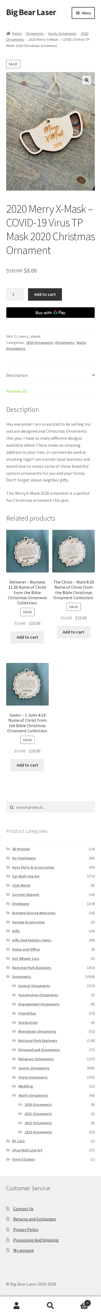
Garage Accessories (28, 922)
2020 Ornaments (39, 342)
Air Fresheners (24, 858)
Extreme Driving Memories (33, 912)
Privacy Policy (26, 1229)
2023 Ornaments (38, 1132)
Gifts (16, 930)
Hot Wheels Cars (25, 958)
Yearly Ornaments (62, 33)
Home (17, 33)
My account (23, 1250)
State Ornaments (33, 1077)
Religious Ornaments (36, 1058)
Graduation (28, 1022)
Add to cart (45, 294)
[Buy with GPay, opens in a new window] (50, 312)
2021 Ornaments (38, 1113)
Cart (77, 1301)
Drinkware (20, 903)
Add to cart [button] (27, 637)
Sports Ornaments (34, 1068)
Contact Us (23, 1208)
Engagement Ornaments (39, 1004)
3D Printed (21, 848)
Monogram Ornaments (37, 1031)
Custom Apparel (25, 894)
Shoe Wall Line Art (27, 1150)
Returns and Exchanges (34, 1219)
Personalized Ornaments (39, 1049)
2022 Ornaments (38, 1122)
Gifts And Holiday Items (31, 940)
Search (50, 1306)
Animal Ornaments (34, 985)
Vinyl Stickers (23, 1159)
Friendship (27, 1013)
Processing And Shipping (36, 1240)
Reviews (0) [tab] (16, 391)
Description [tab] (17, 375)
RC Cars (18, 1140)
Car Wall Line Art (26, 876)
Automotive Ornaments (38, 994)
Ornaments (35, 33)
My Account (17, 1306)
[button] (86, 80)
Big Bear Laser (31, 12)
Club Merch (21, 885)
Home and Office (26, 949)
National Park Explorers (31, 967)
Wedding (25, 1086)
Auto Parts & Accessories (33, 867)
